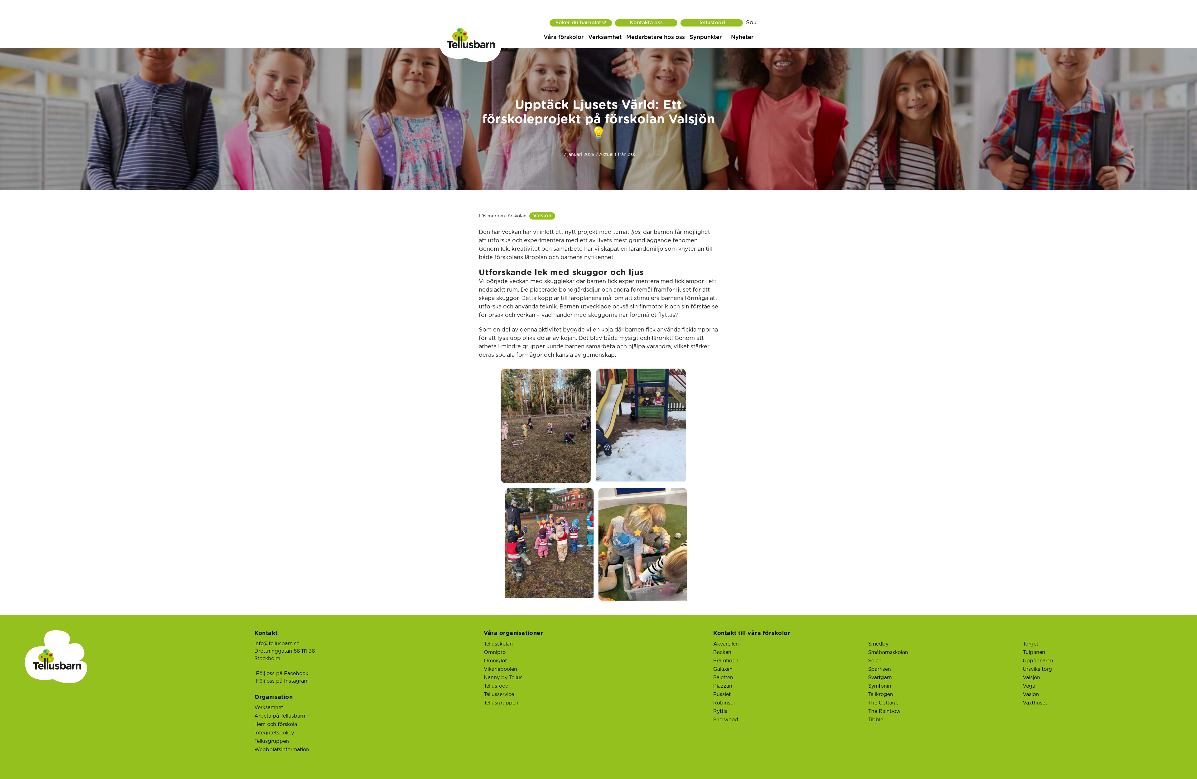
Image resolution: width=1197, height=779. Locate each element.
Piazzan (722, 686)
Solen (875, 660)
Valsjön (542, 215)
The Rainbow (884, 711)
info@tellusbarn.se (276, 643)
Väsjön (1031, 694)
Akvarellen (726, 643)
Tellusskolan (498, 643)
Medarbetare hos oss (655, 37)
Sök (751, 23)
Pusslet (722, 694)
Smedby (878, 643)
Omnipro (495, 652)
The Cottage (883, 702)
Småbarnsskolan (888, 652)
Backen (722, 652)
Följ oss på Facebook (282, 673)
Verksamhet (605, 37)
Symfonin (879, 686)
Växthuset (1035, 702)
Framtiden (725, 660)
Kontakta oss (646, 22)
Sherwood (725, 719)
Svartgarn (880, 677)
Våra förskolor (564, 37)
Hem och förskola (275, 724)
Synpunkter (706, 37)
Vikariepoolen (500, 669)
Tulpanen (1034, 652)
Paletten (723, 677)
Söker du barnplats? (580, 22)
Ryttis (720, 711)
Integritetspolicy (274, 732)
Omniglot (495, 660)
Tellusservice (499, 694)
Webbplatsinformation (281, 749)
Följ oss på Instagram (282, 681)
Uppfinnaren (1038, 660)
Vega (1029, 686)
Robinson (725, 702)
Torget (1030, 643)
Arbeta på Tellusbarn (279, 716)
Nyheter (742, 37)
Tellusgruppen (271, 741)
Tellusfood (712, 22)
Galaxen (723, 669)
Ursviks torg (1037, 669)
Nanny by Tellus (503, 677)
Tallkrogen (880, 694)
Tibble (875, 719)
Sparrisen (879, 669)
